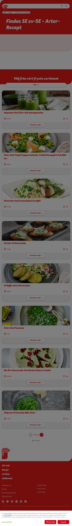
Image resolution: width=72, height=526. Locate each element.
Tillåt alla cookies (50, 522)
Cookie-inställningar (7, 522)
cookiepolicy (7, 515)
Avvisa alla (63, 522)
